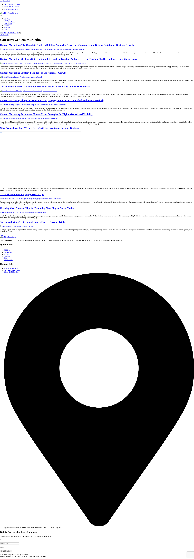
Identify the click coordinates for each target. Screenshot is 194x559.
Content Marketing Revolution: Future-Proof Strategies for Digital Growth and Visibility (46, 114)
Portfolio (7, 27)
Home (6, 18)
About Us (7, 20)
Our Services (8, 24)
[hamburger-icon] (1, 15)
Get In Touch (4, 35)
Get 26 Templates (6, 551)
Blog (5, 29)
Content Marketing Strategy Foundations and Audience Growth (33, 72)
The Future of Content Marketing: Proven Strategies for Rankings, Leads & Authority (45, 86)
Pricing (6, 25)
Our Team (11, 22)
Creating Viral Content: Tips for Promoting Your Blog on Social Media (37, 208)
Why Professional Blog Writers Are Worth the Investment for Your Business (39, 128)
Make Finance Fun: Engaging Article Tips (22, 194)
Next (2, 235)
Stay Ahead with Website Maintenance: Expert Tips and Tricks (32, 222)
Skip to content (5, 1)
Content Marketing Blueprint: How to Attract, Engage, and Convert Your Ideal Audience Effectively (52, 100)
